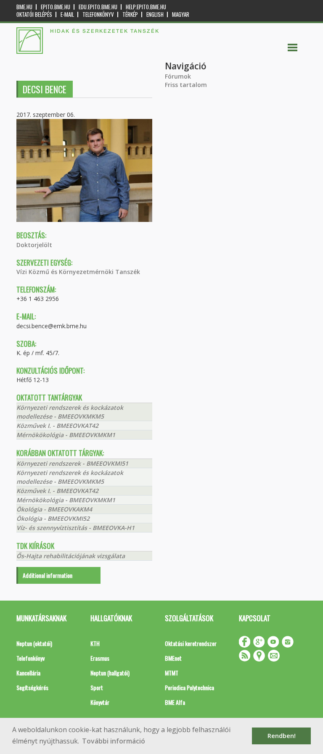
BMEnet (173, 658)
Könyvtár (99, 702)
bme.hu (24, 7)
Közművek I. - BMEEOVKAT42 (57, 426)
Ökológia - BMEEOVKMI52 (53, 518)
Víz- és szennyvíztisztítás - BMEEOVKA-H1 (75, 528)
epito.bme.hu (55, 7)
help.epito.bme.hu (146, 7)
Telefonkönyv (98, 14)
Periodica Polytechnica (189, 687)
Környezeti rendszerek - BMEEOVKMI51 (72, 463)
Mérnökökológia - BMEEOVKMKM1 (65, 435)
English (155, 14)
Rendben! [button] (281, 736)
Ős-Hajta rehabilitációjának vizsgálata (70, 556)
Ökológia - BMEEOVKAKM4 (54, 509)
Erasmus (99, 658)
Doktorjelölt (34, 245)
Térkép (130, 14)
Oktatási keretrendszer (191, 643)
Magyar (180, 14)
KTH (95, 643)
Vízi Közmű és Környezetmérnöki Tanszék (78, 272)
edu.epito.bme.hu (98, 7)
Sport (96, 687)
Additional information (47, 575)
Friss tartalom (186, 85)
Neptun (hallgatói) (110, 672)
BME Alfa (175, 702)
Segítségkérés (32, 687)
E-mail (67, 14)
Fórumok (178, 76)
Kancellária (28, 672)
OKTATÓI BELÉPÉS (34, 14)
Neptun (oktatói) (34, 643)
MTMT (171, 672)
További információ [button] (113, 741)
